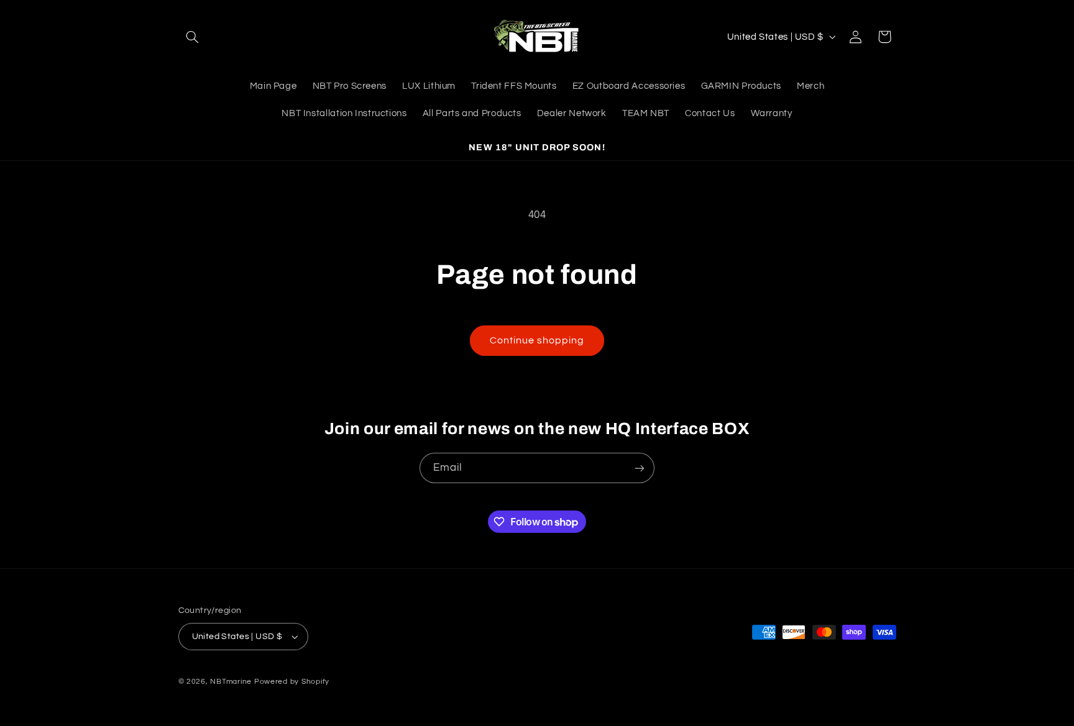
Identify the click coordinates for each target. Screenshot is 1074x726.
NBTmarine (231, 681)
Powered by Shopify (291, 681)
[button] (192, 36)
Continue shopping (537, 340)
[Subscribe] (639, 468)
